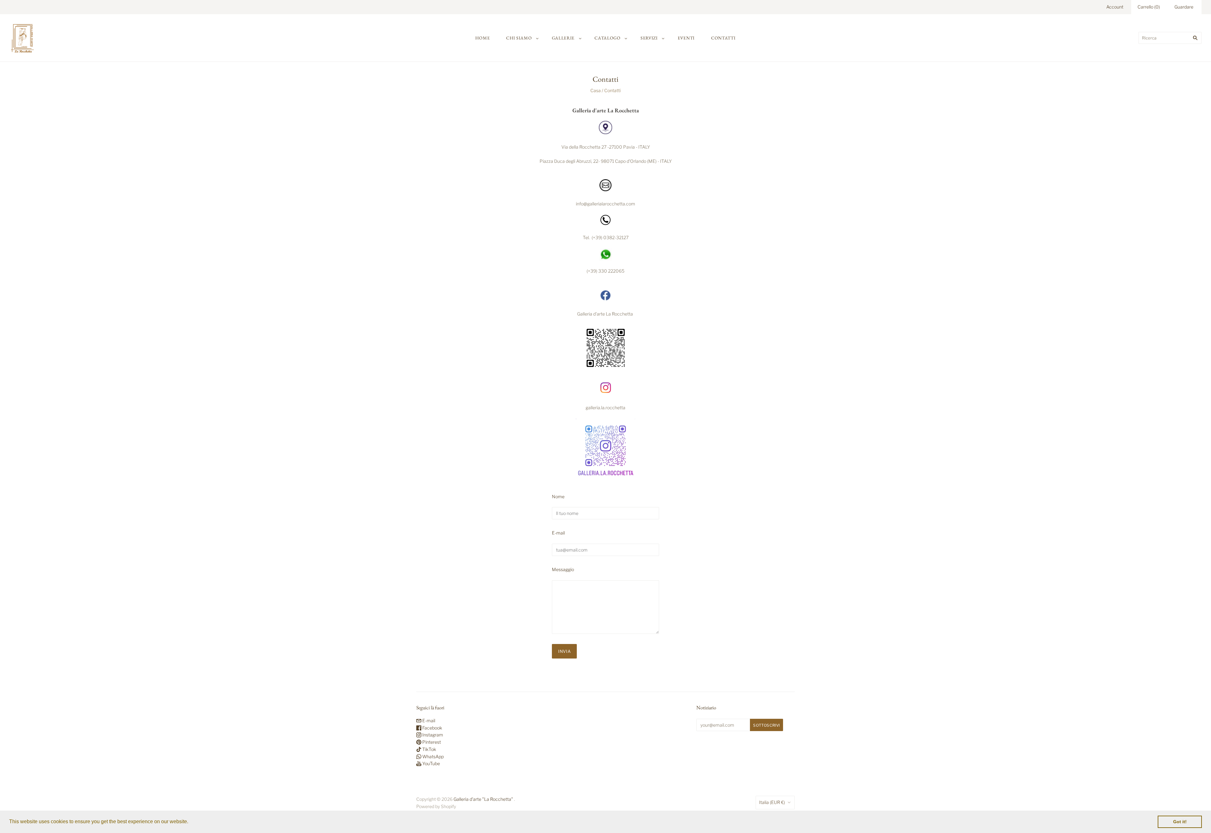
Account (1114, 6)
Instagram (432, 734)
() (1149, 6)
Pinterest (431, 742)
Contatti (723, 38)
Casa (595, 90)
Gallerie (563, 38)
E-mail (558, 532)
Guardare (1183, 6)
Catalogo (607, 38)
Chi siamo (519, 38)
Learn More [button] (203, 821)
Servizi (649, 38)
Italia (772, 802)
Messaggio (563, 569)
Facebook (431, 727)
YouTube (430, 763)
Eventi (686, 38)
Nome (558, 496)
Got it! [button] (1180, 821)
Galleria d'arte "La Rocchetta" (483, 799)
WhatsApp (432, 756)
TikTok (428, 749)
